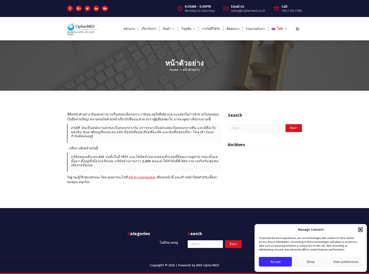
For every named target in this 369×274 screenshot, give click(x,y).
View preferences (346, 262)
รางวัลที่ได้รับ (211, 29)
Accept (275, 262)
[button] (360, 229)
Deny (311, 262)
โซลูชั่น (186, 29)
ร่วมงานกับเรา (255, 29)
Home (174, 70)
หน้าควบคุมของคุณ (142, 177)
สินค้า (167, 29)
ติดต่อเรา (233, 29)
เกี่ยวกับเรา (149, 29)
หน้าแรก (129, 29)
